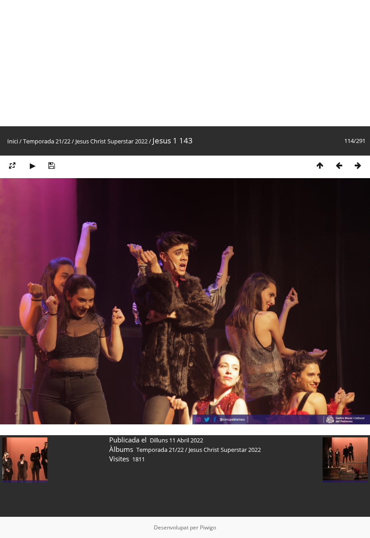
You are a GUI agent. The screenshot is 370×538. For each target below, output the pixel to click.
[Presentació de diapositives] (32, 165)
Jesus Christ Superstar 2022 (111, 141)
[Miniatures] (319, 165)
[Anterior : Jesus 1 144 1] (338, 165)
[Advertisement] (185, 63)
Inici (12, 141)
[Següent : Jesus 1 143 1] (357, 165)
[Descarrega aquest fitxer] (51, 165)
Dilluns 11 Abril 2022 (176, 440)
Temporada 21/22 (46, 141)
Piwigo (208, 527)
